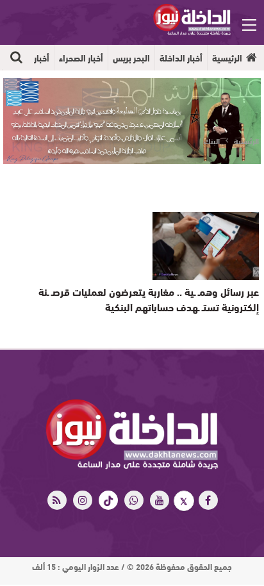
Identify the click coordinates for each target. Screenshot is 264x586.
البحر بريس (131, 57)
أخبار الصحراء (81, 57)
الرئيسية (227, 57)
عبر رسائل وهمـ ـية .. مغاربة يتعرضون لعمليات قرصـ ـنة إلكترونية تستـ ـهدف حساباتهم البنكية (148, 299)
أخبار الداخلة (181, 57)
